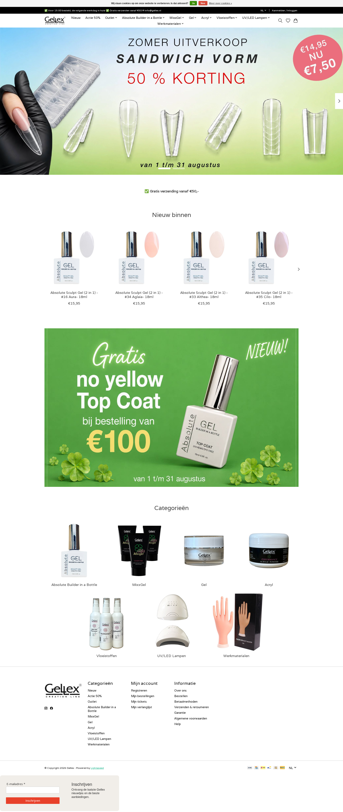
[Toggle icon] (280, 20)
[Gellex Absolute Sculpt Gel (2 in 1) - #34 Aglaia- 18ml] (139, 257)
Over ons (180, 690)
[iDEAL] (262, 768)
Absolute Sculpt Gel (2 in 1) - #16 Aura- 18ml (74, 294)
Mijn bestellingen (142, 696)
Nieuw (76, 18)
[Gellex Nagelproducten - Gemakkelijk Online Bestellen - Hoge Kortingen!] (55, 20)
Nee (203, 3)
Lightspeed (97, 767)
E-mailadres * (16, 784)
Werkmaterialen (236, 655)
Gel (204, 584)
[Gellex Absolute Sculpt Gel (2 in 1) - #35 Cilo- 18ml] (269, 257)
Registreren (139, 690)
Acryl (269, 584)
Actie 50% (92, 18)
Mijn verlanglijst (141, 707)
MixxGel (139, 584)
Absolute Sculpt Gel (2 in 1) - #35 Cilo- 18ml (269, 294)
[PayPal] (282, 768)
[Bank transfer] (249, 768)
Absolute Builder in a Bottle (74, 584)
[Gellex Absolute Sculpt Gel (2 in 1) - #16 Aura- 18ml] (74, 257)
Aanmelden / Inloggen (284, 10)
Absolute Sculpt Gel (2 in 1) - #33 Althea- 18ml (204, 294)
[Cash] (275, 768)
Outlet (92, 701)
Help (177, 724)
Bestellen (181, 696)
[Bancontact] (269, 768)
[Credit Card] (256, 768)
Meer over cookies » (220, 3)
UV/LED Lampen (171, 655)
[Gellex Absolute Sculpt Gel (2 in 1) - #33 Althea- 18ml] (204, 257)
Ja (193, 3)
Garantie (180, 713)
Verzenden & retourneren (191, 707)
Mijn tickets (139, 701)
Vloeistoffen (106, 655)
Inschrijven (32, 800)
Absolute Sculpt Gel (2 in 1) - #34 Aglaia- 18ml (139, 294)
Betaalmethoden (186, 701)
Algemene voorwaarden (190, 718)
